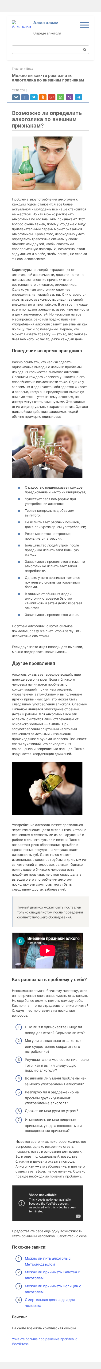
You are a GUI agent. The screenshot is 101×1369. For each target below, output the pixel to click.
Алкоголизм (45, 22)
